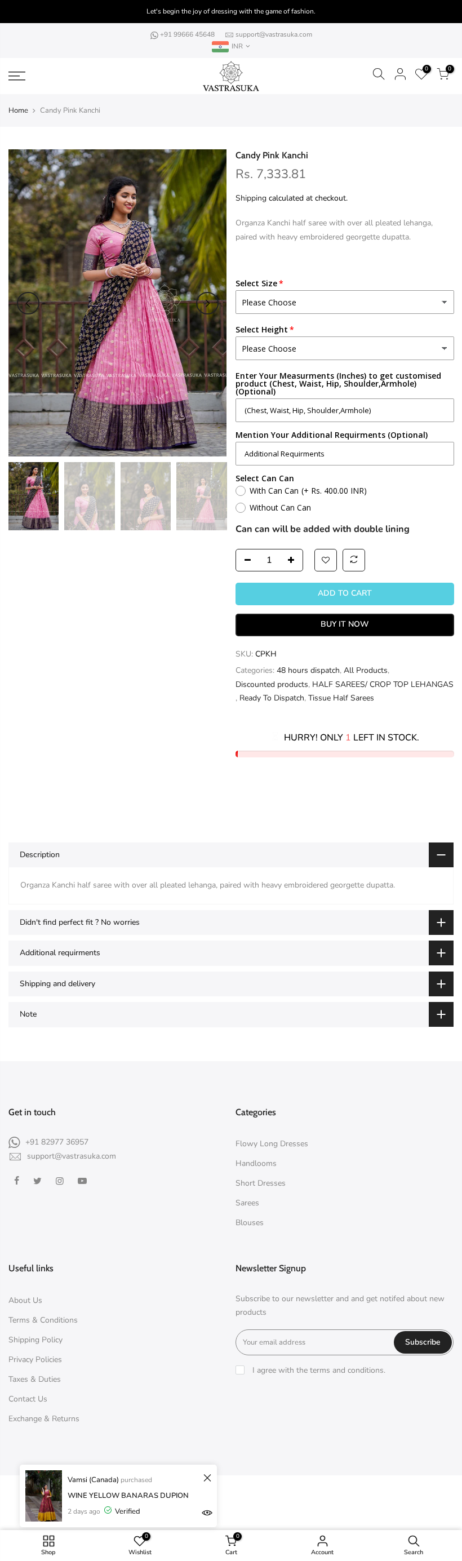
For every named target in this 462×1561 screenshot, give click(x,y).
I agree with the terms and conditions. (317, 1370)
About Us (25, 1300)
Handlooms (256, 1163)
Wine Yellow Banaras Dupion (128, 1496)
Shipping (251, 198)
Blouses (250, 1222)
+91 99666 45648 (188, 34)
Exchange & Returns (43, 1418)
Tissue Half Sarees (341, 698)
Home (18, 110)
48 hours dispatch (308, 670)
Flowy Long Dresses (272, 1143)
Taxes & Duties (34, 1379)
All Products (366, 670)
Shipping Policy (35, 1339)
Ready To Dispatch (271, 698)
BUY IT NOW (344, 624)
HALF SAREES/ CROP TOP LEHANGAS (383, 684)
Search (236, 1512)
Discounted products (272, 684)
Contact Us (27, 1399)
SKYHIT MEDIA (332, 1492)
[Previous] (28, 303)
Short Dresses (261, 1183)
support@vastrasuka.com (274, 34)
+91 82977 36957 (56, 1142)
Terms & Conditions (43, 1320)
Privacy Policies (35, 1359)
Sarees (247, 1203)
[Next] (207, 303)
